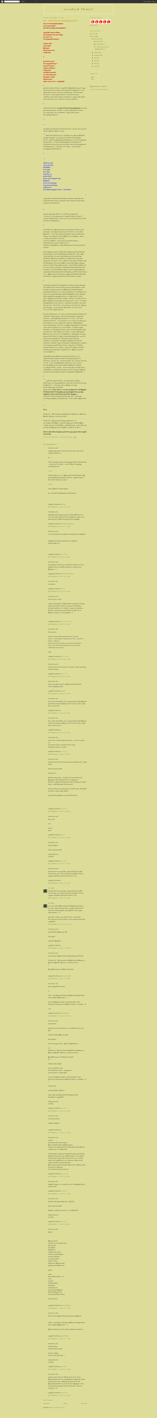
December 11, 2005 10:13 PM (59, 1369)
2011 (94, 34)
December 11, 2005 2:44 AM (59, 1194)
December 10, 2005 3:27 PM (59, 979)
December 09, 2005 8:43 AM (59, 576)
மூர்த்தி (63, 691)
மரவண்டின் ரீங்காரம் (78, 9)
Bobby (63, 589)
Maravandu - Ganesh (99, 86)
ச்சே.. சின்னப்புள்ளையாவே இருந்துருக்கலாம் (101, 48)
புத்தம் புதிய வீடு (98, 41)
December (97, 39)
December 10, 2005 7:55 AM (59, 864)
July (95, 58)
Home (65, 1403)
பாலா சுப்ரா (64, 674)
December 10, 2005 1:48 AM (59, 838)
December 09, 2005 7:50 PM (59, 754)
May (95, 63)
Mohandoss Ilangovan (67, 524)
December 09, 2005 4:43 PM (59, 694)
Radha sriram (65, 656)
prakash (63, 504)
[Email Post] (74, 437)
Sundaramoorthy (66, 976)
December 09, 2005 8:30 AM (59, 557)
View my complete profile (99, 89)
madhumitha (65, 1336)
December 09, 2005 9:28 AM (59, 624)
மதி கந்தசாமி (65, 1013)
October (96, 52)
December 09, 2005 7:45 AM (59, 526)
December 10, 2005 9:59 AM (59, 883)
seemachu (64, 751)
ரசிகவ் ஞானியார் (66, 1305)
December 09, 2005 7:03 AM (59, 507)
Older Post (84, 1403)
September (97, 55)
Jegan (63, 835)
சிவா (49, 888)
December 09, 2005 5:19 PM (59, 713)
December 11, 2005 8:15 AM (59, 1339)
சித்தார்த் (64, 1191)
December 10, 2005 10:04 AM (59, 924)
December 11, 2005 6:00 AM (59, 1224)
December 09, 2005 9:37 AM (59, 659)
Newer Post (46, 1403)
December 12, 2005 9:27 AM (59, 1395)
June (95, 61)
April (96, 66)
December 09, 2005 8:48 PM (59, 811)
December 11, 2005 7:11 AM (59, 1308)
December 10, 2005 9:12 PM (59, 1111)
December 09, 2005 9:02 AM (59, 591)
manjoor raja (65, 1174)
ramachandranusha (66, 621)
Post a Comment (48, 1400)
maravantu (64, 554)
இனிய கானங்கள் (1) (99, 44)
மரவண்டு (64, 809)
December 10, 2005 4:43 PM (59, 1016)
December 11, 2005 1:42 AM (59, 1133)
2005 (94, 36)
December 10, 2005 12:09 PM (59, 948)
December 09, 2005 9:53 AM (59, 676)
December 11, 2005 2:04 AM (59, 1176)
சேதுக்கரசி (64, 1393)
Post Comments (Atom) (58, 1407)
